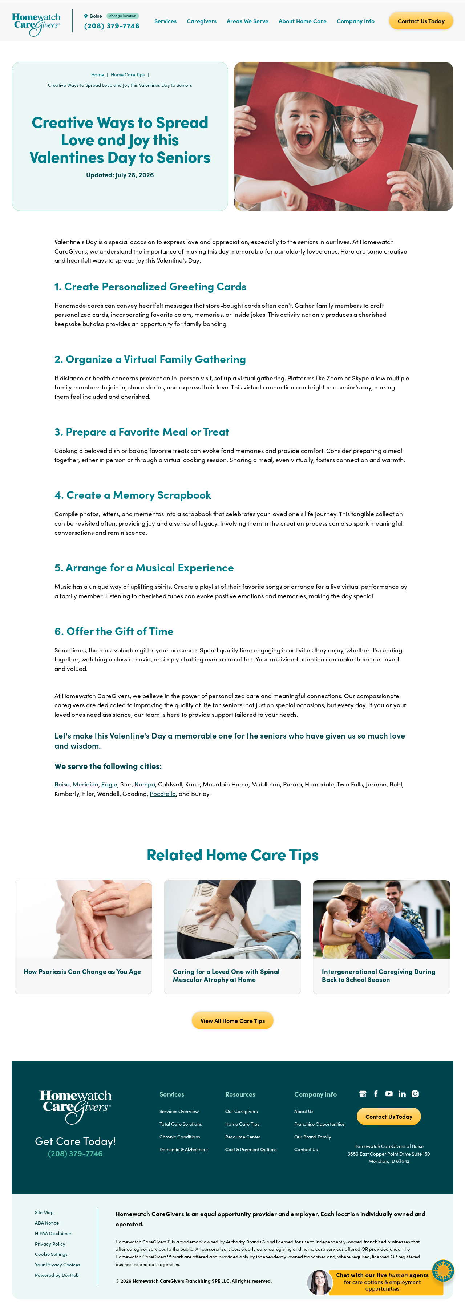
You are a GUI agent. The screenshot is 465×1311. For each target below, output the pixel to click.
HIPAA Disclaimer (53, 1233)
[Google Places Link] (363, 1094)
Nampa (144, 784)
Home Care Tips (128, 74)
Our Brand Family (312, 1136)
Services (165, 21)
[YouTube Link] (389, 1094)
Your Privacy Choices (57, 1264)
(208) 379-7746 (112, 25)
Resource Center (242, 1136)
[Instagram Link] (415, 1094)
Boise (62, 784)
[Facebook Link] (376, 1094)
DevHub (70, 1275)
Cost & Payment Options (251, 1149)
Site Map (44, 1212)
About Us (304, 1111)
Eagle (109, 784)
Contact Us (306, 1149)
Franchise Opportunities (319, 1124)
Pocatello (163, 793)
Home (97, 74)
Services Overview (179, 1111)
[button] (380, 1300)
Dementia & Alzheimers (183, 1149)
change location (122, 15)
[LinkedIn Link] (402, 1094)
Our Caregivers (241, 1111)
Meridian (85, 784)
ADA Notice (47, 1222)
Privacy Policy (50, 1244)
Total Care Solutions (180, 1124)
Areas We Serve (247, 21)
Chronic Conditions (179, 1136)
